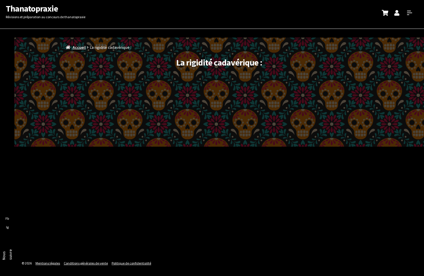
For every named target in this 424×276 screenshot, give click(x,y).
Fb (7, 218)
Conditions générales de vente (86, 263)
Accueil (79, 47)
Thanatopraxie (32, 8)
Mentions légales (47, 263)
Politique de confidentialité (131, 263)
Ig (7, 227)
